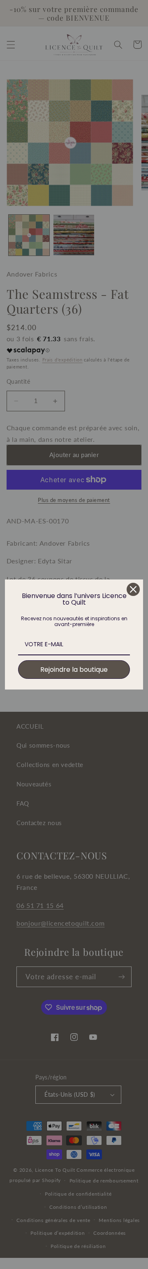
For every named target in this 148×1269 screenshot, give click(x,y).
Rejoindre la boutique (74, 669)
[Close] (133, 589)
